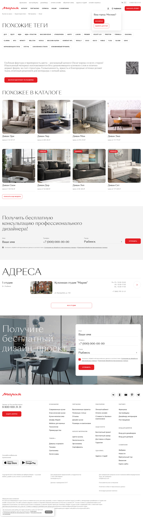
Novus (41, 40)
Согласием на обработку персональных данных (60, 247)
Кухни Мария (53, 404)
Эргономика (77, 444)
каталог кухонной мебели (24, 476)
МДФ (19, 34)
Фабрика (122, 450)
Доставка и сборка (102, 439)
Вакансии (122, 460)
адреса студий (81, 2)
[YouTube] (125, 394)
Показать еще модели (12, 196)
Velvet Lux (97, 34)
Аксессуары (54, 454)
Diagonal (128, 34)
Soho (126, 40)
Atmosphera (59, 34)
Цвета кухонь (77, 437)
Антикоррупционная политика (108, 491)
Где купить (99, 450)
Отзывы (75, 416)
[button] (116, 8)
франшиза (23, 2)
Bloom (118, 40)
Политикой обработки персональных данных (92, 247)
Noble (102, 40)
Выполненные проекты (81, 409)
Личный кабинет (101, 409)
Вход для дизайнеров (127, 433)
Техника (52, 447)
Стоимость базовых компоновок (103, 417)
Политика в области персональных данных (112, 486)
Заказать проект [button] (132, 8)
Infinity (22, 40)
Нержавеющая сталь (12, 46)
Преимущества (55, 430)
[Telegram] (138, 394)
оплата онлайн (56, 2)
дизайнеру (44, 2)
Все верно (99, 21)
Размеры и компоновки (81, 423)
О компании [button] (64, 8)
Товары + (52, 438)
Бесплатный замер (102, 436)
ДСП (5, 34)
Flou (110, 40)
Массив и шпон (53, 40)
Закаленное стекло (40, 46)
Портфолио (76, 404)
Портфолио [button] (34, 8)
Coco (87, 40)
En (125, 2)
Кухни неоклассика (56, 416)
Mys (14, 40)
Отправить (133, 241)
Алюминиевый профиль (60, 46)
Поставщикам (124, 420)
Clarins (7, 40)
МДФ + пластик (31, 34)
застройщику (33, 2)
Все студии (71, 305)
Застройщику (124, 413)
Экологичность (78, 440)
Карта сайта (123, 464)
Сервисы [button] (45, 8)
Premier (87, 34)
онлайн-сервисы (94, 2)
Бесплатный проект (103, 432)
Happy (69, 34)
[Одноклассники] (119, 394)
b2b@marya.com (104, 478)
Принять (49, 512)
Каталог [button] (24, 8)
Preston (108, 34)
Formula (118, 34)
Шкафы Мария (54, 420)
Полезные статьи (79, 413)
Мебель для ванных (57, 423)
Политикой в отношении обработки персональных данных (19, 512)
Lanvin (78, 34)
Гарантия (99, 443)
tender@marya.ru (56, 478)
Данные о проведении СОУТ (59, 482)
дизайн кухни (11, 476)
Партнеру (122, 404)
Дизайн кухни (77, 420)
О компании (123, 445)
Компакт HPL (67, 40)
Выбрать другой (101, 26)
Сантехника (53, 451)
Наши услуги (100, 427)
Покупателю (100, 404)
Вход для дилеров (125, 428)
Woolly (79, 40)
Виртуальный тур (125, 457)
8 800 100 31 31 (135, 2)
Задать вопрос (12, 414)
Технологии (53, 427)
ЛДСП (12, 34)
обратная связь (68, 2)
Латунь (26, 46)
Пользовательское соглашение (108, 482)
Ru (122, 2)
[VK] (113, 394)
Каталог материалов (79, 431)
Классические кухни (57, 413)
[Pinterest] (132, 394)
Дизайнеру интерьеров (128, 416)
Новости (122, 454)
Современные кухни (57, 409)
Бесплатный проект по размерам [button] (21, 80)
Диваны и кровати (56, 444)
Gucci (95, 40)
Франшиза (123, 409)
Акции (54, 8)
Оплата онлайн (101, 413)
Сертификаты (77, 447)
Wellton (32, 40)
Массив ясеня (45, 34)
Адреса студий (101, 456)
